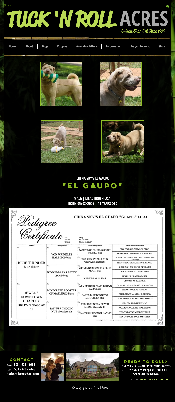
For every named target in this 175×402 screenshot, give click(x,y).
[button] (9, 5)
